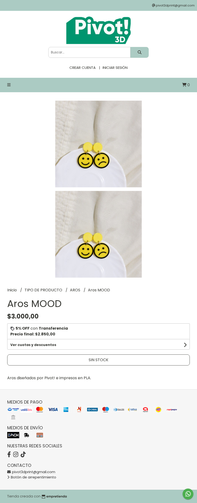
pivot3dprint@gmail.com (33, 472)
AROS (75, 290)
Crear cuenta (82, 67)
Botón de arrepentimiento (33, 477)
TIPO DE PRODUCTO (44, 290)
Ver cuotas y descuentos (33, 344)
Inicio (12, 290)
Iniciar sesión (115, 67)
